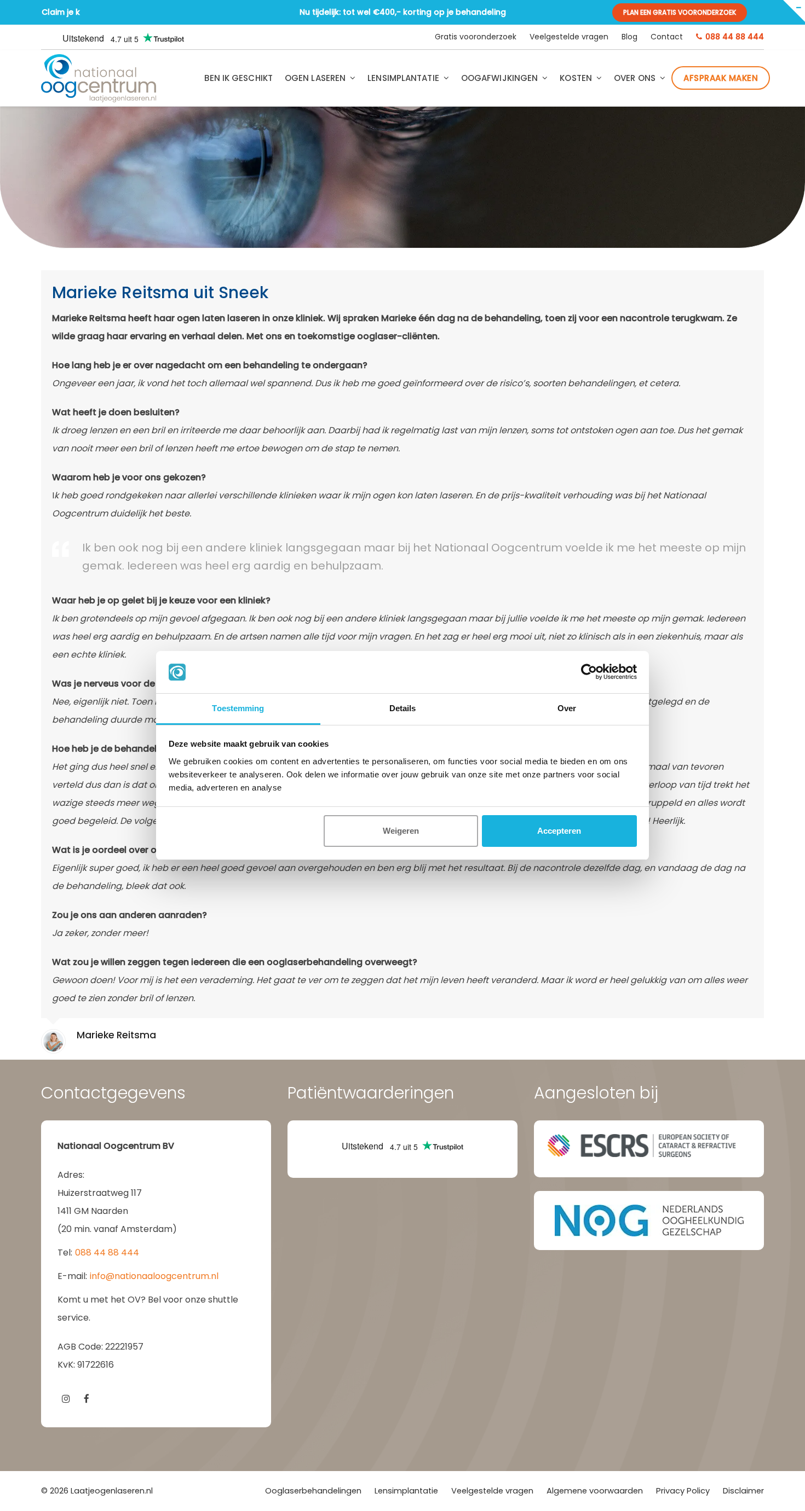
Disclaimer (743, 1490)
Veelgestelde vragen (492, 1490)
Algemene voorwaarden (595, 1490)
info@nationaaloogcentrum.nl (154, 1276)
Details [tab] (402, 708)
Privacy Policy (683, 1490)
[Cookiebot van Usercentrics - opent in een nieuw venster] (589, 672)
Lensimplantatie (406, 1490)
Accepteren (559, 830)
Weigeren (401, 830)
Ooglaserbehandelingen (313, 1490)
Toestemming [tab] (238, 708)
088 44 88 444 (107, 1252)
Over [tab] (566, 708)
